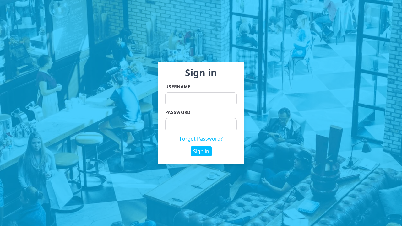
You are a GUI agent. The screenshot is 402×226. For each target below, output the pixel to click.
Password (178, 112)
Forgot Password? (201, 138)
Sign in (201, 151)
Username (178, 86)
